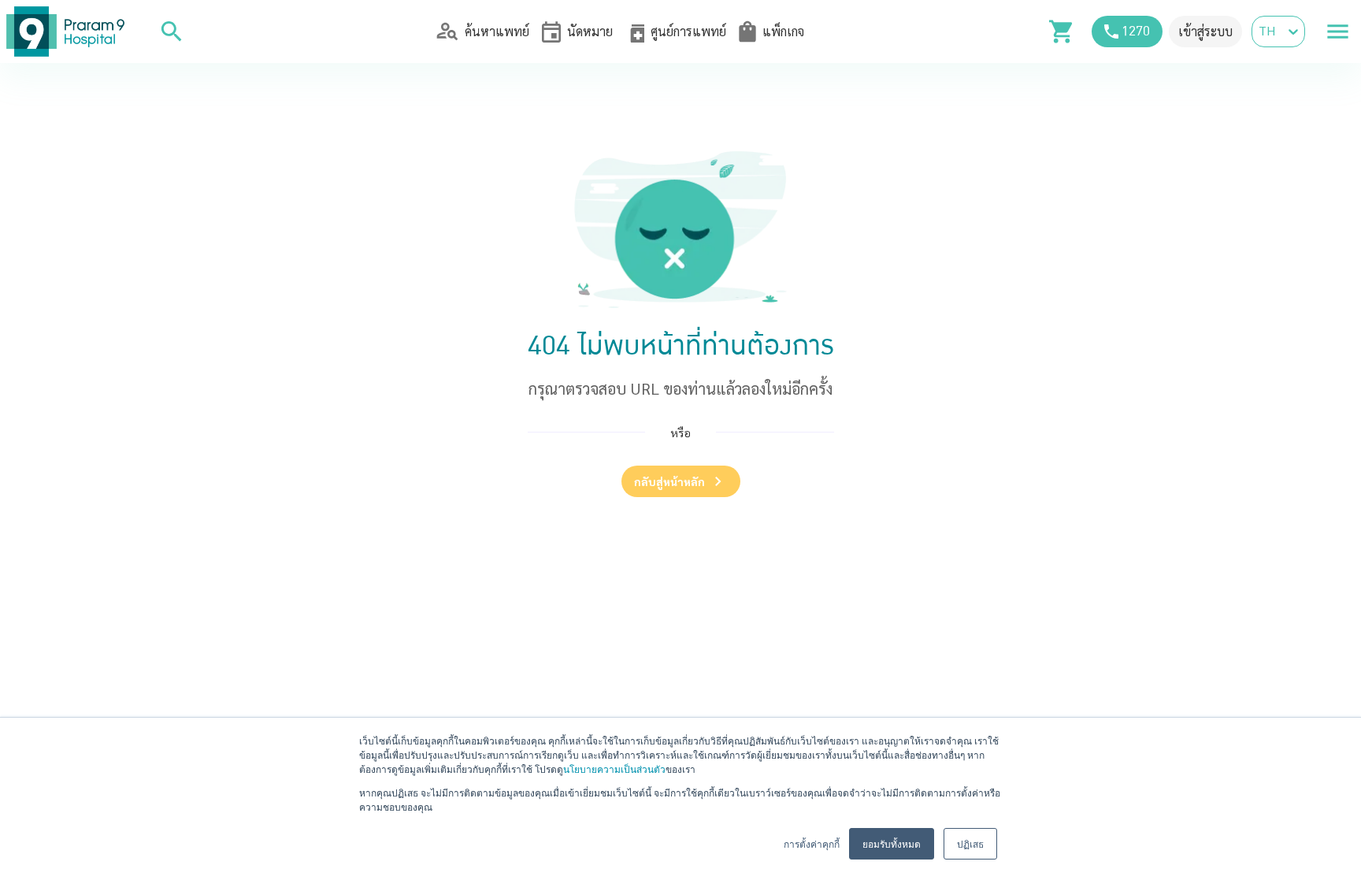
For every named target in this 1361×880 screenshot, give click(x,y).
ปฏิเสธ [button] (970, 843)
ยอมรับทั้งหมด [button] (891, 843)
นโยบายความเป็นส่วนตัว (614, 768)
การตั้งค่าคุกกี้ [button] (812, 843)
